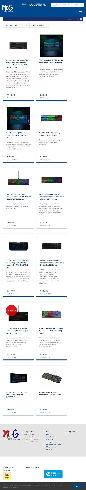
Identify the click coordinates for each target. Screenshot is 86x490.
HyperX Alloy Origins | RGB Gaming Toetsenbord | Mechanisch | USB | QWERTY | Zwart (51, 196)
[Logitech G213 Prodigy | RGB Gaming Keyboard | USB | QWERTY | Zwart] (18, 376)
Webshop (48, 434)
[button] (73, 19)
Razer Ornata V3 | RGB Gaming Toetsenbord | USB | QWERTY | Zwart (17, 135)
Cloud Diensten (50, 437)
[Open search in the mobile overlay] (67, 5)
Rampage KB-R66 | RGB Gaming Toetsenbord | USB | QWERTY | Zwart (51, 330)
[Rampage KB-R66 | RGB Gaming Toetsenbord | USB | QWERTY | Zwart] (51, 312)
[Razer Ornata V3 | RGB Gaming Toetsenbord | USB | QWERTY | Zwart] (18, 116)
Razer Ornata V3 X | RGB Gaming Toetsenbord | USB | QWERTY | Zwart (51, 62)
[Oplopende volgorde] (27, 25)
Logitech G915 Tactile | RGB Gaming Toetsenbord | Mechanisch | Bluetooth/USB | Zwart (51, 262)
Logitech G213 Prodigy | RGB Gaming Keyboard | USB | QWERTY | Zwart (16, 394)
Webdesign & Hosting (53, 444)
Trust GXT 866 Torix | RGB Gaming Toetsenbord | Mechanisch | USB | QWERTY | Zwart (18, 196)
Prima (78, 486)
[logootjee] (12, 430)
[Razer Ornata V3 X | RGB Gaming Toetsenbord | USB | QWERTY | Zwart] (51, 44)
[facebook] (66, 435)
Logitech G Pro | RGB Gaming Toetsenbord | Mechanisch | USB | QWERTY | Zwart (18, 330)
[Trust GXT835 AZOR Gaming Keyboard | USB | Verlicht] (51, 116)
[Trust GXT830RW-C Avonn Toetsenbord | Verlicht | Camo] (51, 376)
